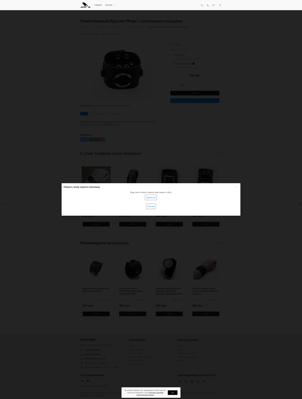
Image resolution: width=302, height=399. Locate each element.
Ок (173, 392)
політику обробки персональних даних (150, 393)
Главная (98, 5)
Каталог (109, 5)
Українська (151, 197)
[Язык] (214, 5)
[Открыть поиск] (202, 5)
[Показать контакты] (208, 5)
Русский (151, 206)
